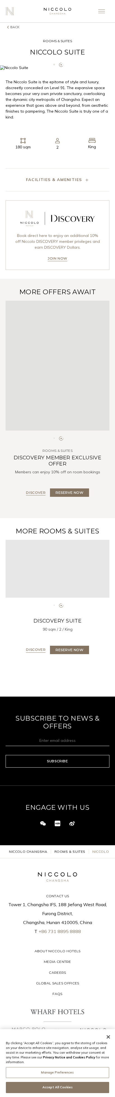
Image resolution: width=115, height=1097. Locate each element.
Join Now (57, 258)
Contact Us (57, 896)
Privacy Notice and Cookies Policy (69, 1057)
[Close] (108, 1037)
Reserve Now (69, 650)
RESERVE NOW (69, 492)
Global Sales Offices (57, 983)
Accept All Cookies (57, 1087)
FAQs (57, 994)
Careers (57, 972)
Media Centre (57, 962)
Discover (35, 492)
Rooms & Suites (69, 852)
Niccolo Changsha (28, 852)
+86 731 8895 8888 (60, 931)
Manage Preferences (57, 1072)
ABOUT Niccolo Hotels (58, 951)
